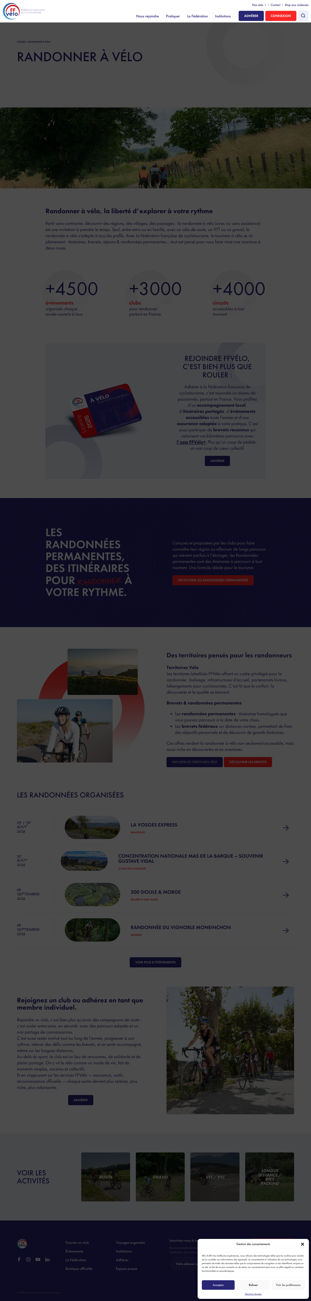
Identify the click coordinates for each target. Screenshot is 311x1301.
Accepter (218, 1285)
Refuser (253, 1285)
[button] (302, 1244)
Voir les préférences (288, 1285)
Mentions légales (253, 1294)
